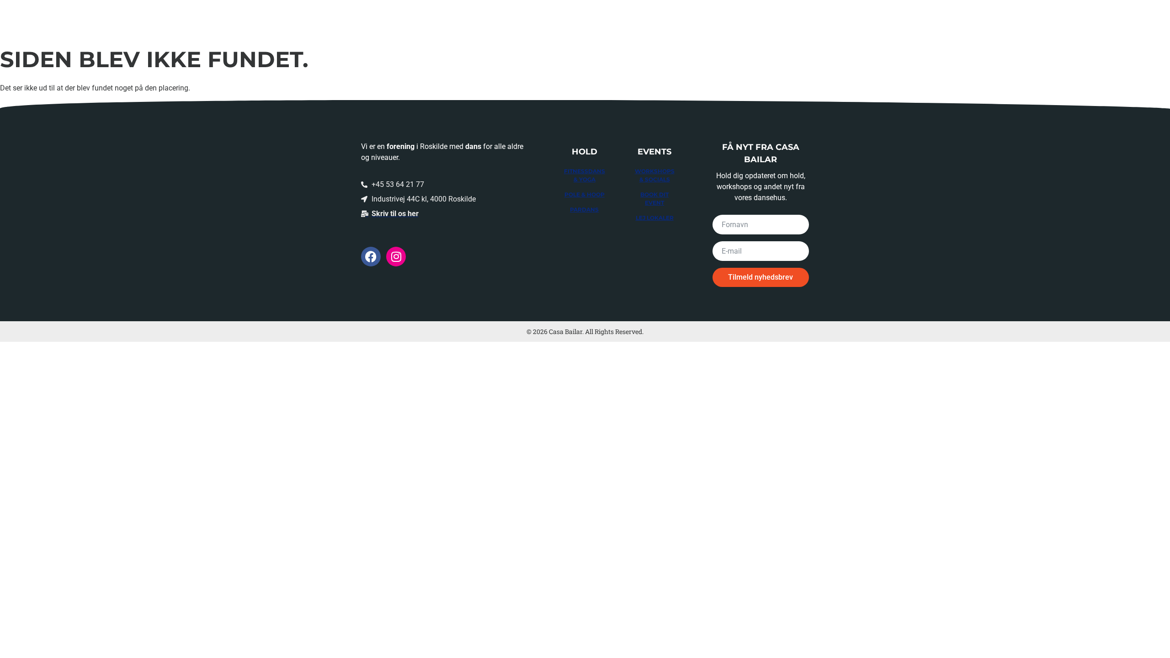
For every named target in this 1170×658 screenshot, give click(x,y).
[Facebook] (371, 256)
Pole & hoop (584, 194)
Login (1139, 19)
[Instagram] (396, 256)
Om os (1050, 19)
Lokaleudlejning (990, 19)
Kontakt (1095, 19)
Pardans (584, 209)
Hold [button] (822, 19)
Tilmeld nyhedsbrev (760, 277)
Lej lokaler (655, 217)
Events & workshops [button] (895, 19)
